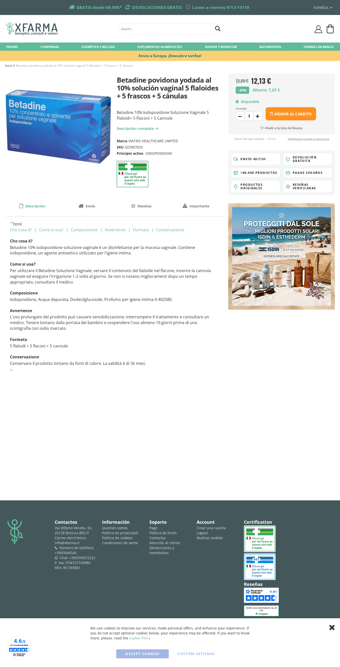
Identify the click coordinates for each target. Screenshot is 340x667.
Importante (198, 206)
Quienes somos (115, 527)
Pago (153, 527)
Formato (141, 230)
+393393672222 (82, 557)
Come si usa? (51, 230)
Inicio (8, 65)
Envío (90, 206)
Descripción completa (137, 128)
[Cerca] (218, 28)
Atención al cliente (164, 542)
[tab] (32, 205)
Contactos (157, 537)
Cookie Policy (140, 638)
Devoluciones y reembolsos (161, 550)
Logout (202, 532)
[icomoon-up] (240, 115)
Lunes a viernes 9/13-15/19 (220, 7)
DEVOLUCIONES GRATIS (157, 7)
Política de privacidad (120, 532)
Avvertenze (115, 230)
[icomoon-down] (258, 115)
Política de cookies (117, 537)
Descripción (34, 206)
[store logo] (59, 28)
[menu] (170, 47)
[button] (323, 7)
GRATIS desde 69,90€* (99, 7)
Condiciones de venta (120, 542)
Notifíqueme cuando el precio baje (308, 139)
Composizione (84, 230)
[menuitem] (12, 46)
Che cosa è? (21, 230)
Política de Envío (162, 532)
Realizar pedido (210, 537)
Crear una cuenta (211, 527)
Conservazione (170, 230)
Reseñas (144, 206)
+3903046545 (66, 552)
